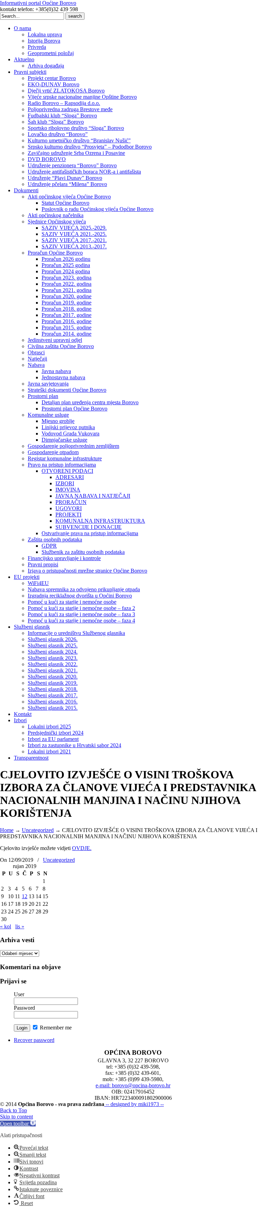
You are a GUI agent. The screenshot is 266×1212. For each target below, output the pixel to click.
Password (24, 1008)
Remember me (55, 1027)
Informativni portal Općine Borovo (38, 3)
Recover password (34, 1040)
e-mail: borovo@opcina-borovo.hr (133, 1085)
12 (24, 896)
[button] (18, 1123)
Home (7, 830)
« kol (5, 926)
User (19, 994)
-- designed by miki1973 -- (134, 1104)
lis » (19, 926)
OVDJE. (81, 848)
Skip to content (16, 1117)
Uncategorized (38, 830)
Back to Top (13, 1110)
